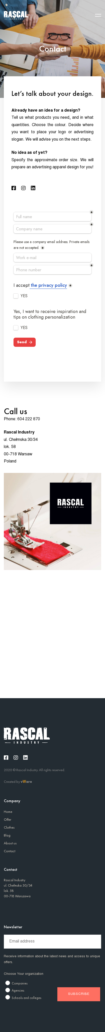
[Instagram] (23, 188)
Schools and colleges (26, 998)
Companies (20, 983)
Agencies (18, 990)
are (29, 781)
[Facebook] (13, 188)
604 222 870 (28, 419)
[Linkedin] (33, 188)
